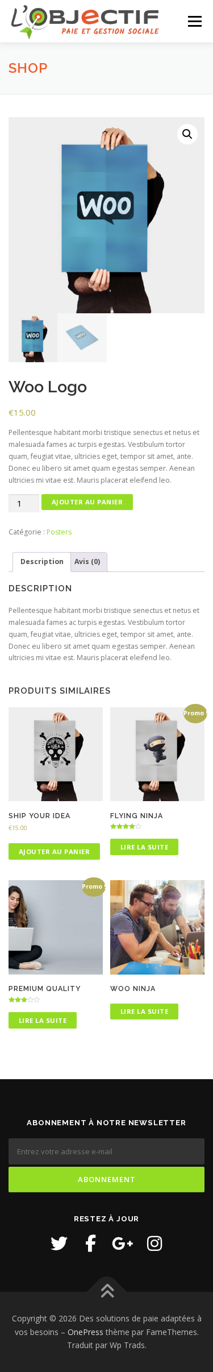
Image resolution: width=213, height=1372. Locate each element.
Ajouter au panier (87, 502)
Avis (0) (87, 561)
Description (42, 561)
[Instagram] (154, 1243)
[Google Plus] (122, 1243)
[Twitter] (59, 1243)
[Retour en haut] (106, 1292)
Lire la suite (144, 847)
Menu (194, 21)
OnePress (85, 1332)
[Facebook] (90, 1243)
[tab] (41, 562)
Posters (59, 532)
